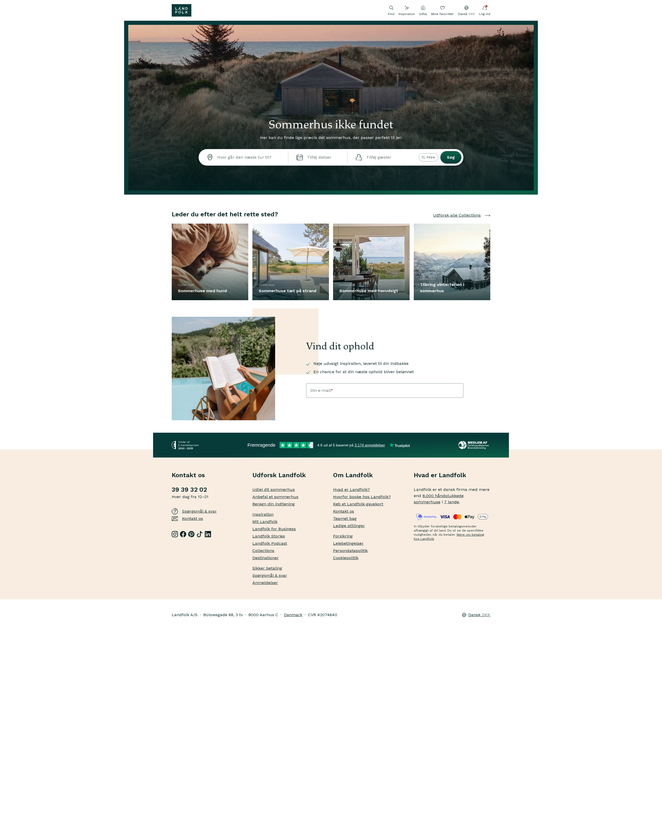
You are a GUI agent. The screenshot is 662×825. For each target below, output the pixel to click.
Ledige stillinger (349, 525)
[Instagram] (175, 534)
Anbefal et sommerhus (275, 496)
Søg (451, 157)
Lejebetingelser (348, 543)
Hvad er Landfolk (440, 475)
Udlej (423, 14)
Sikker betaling (267, 568)
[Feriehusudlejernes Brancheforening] (474, 445)
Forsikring (343, 536)
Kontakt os (192, 518)
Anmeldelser (265, 582)
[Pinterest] (191, 534)
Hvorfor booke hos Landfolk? (362, 496)
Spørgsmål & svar (199, 511)
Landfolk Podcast (269, 543)
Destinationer (265, 557)
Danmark (293, 614)
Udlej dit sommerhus (273, 489)
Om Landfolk (353, 475)
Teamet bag (345, 518)
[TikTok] (200, 534)
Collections (263, 550)
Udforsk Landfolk (279, 475)
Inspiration (406, 14)
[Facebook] (183, 534)
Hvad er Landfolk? (351, 489)
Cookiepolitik (345, 557)
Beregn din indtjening (273, 504)
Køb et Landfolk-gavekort (358, 504)
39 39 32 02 (189, 490)
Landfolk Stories (268, 536)
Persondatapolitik (350, 550)
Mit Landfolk (264, 521)
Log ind (484, 14)
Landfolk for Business (274, 528)
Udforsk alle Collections (457, 215)
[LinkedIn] (208, 534)
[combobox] (243, 157)
